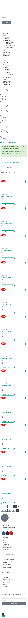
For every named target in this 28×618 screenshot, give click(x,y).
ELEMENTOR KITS (10, 42)
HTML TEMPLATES (10, 45)
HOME (4, 32)
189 (13, 510)
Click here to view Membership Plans (11, 155)
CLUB (4, 50)
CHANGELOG (6, 56)
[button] (14, 15)
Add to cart (6, 205)
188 (10, 510)
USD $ (3, 616)
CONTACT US (6, 54)
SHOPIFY (8, 44)
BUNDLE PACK (9, 47)
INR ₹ (3, 614)
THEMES (7, 39)
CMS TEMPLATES (7, 49)
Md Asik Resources (16, 609)
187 (6, 510)
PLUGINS (7, 37)
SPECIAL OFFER (7, 52)
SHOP (4, 35)
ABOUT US (5, 33)
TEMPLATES (7, 40)
